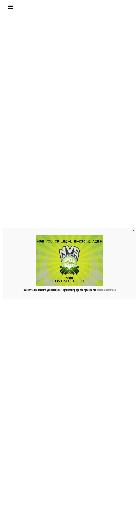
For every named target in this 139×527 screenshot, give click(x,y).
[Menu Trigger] (11, 6)
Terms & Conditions (106, 290)
